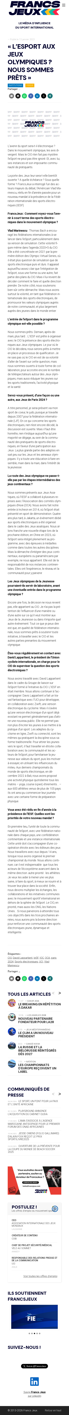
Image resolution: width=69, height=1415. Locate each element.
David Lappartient (22, 957)
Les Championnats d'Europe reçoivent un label (37, 1068)
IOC (42, 957)
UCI (41, 961)
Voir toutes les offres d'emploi (40, 1276)
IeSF (36, 957)
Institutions (15, 85)
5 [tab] (39, 1333)
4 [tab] (37, 1333)
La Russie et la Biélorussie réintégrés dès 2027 (37, 1050)
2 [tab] (32, 1333)
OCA (47, 957)
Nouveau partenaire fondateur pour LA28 (36, 1020)
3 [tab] (34, 1333)
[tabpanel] (32, 1317)
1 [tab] (29, 1333)
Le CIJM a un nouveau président (35, 1034)
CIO (10, 957)
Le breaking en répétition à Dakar (39, 1006)
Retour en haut (53, 1410)
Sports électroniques (26, 961)
